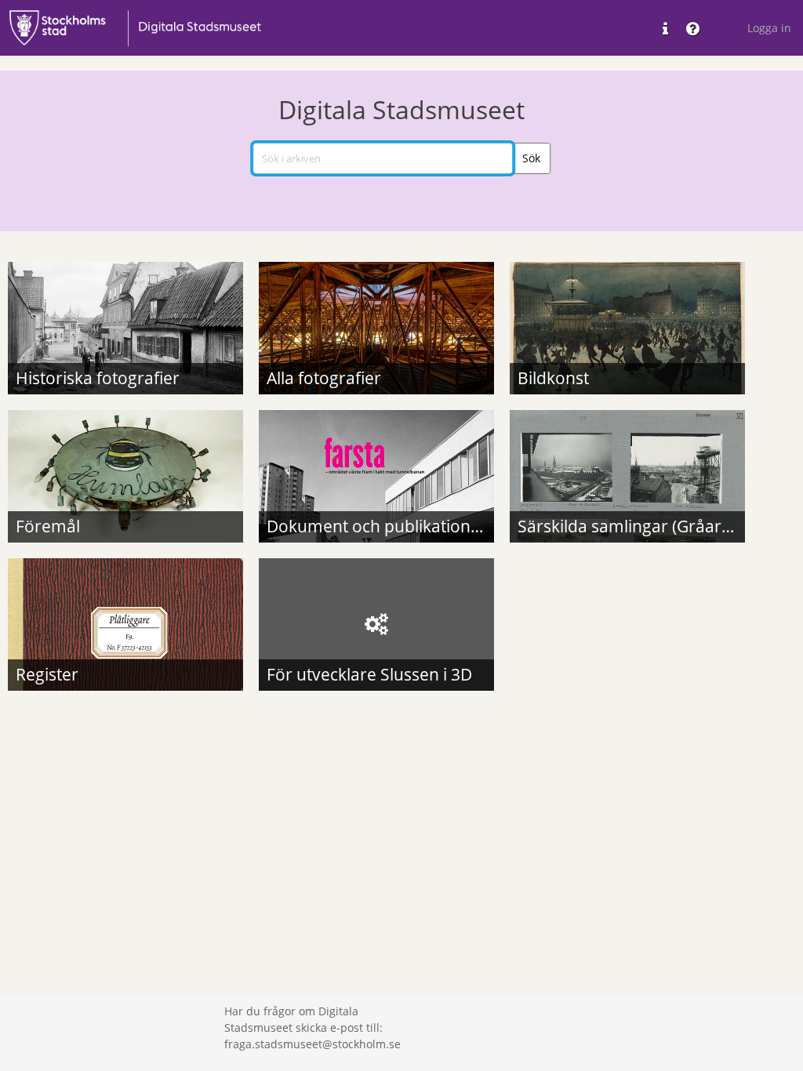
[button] (531, 158)
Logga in (769, 27)
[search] (383, 158)
